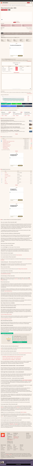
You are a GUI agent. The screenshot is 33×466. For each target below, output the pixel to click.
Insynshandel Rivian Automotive (6, 273)
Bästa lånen (14, 446)
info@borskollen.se (9, 439)
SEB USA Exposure (5, 147)
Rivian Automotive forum (8, 291)
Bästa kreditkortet (9, 446)
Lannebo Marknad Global (6, 148)
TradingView (11, 424)
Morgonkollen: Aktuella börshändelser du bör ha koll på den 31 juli (13, 356)
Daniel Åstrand (15, 436)
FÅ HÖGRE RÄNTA (18, 464)
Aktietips (2, 446)
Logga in (28, 2)
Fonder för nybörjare (28, 436)
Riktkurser (13, 33)
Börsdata (16, 424)
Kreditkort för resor (9, 447)
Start (2, 33)
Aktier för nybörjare (23, 412)
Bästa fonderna (3, 449)
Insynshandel (16, 33)
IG (2, 416)
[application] (12, 99)
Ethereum (21, 448)
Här (1, 349)
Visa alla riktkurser (16, 72)
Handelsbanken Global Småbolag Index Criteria (8, 141)
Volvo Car (16, 278)
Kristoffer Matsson (15, 437)
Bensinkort (8, 449)
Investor (6, 172)
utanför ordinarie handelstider (27, 380)
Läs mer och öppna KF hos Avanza (6, 318)
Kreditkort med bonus (10, 448)
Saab (5, 180)
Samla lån (14, 449)
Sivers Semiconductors (7, 175)
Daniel (11, 454)
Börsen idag (27, 434)
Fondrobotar (2, 448)
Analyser (24, 33)
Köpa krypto (21, 446)
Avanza (2, 115)
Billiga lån (14, 447)
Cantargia (6, 177)
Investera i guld (22, 449)
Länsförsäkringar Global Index (6, 142)
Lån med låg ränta (15, 448)
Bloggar (28, 33)
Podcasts (16, 34)
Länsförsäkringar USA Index (6, 146)
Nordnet (6, 115)
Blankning (21, 33)
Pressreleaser (8, 33)
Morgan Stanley (10, 68)
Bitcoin (21, 447)
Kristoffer (7, 454)
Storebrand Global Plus (5, 143)
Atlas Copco (6, 183)
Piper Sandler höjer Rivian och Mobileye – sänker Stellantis (12, 359)
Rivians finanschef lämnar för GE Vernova (25, 352)
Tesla (23, 278)
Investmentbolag (3, 447)
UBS (8, 67)
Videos (30, 33)
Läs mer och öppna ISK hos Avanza (6, 314)
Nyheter (5, 33)
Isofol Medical (6, 174)
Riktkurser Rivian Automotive (22, 268)
